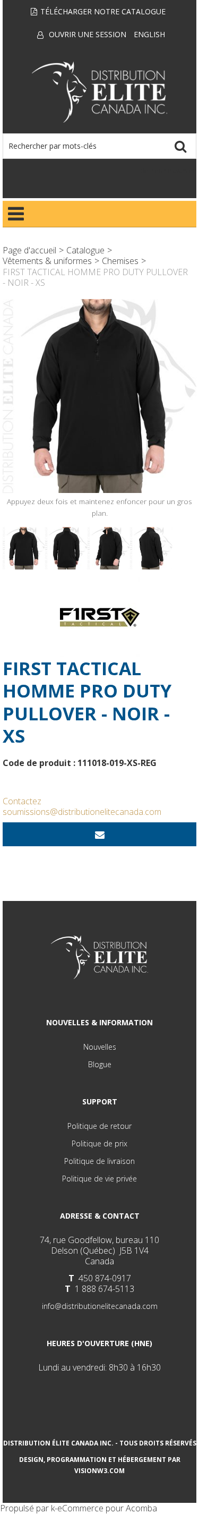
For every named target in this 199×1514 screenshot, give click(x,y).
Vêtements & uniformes (47, 261)
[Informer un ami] (99, 834)
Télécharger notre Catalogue (103, 11)
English (149, 34)
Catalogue (85, 250)
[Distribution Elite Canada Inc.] (100, 92)
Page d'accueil (29, 250)
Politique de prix (99, 1143)
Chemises (120, 261)
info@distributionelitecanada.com (100, 1306)
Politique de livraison (99, 1161)
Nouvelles (99, 1047)
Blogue (99, 1064)
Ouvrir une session (87, 34)
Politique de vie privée (99, 1178)
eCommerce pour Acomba (107, 1508)
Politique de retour (99, 1126)
